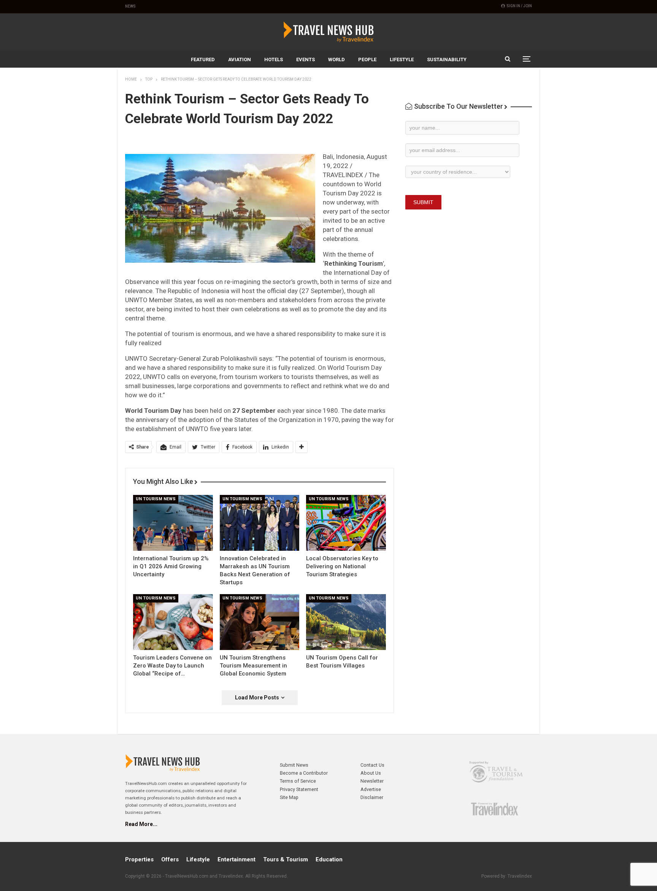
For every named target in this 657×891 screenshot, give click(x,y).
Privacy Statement (299, 789)
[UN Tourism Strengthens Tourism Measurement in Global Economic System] (260, 622)
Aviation (239, 59)
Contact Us (372, 765)
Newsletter (372, 781)
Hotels (273, 59)
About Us (370, 773)
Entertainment (236, 859)
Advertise (370, 789)
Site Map (289, 797)
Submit (423, 202)
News (130, 6)
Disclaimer (371, 797)
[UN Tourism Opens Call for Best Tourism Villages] (346, 622)
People (367, 59)
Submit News (294, 765)
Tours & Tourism (285, 859)
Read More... (141, 824)
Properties (139, 859)
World (336, 59)
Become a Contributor (304, 773)
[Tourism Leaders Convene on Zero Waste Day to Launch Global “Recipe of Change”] (173, 622)
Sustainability (447, 59)
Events (305, 59)
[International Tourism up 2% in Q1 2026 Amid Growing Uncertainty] (173, 523)
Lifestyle (402, 59)
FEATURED (203, 59)
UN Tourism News (156, 498)
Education (329, 859)
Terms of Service (298, 781)
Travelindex (520, 876)
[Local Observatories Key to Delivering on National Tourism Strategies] (346, 523)
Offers (170, 859)
